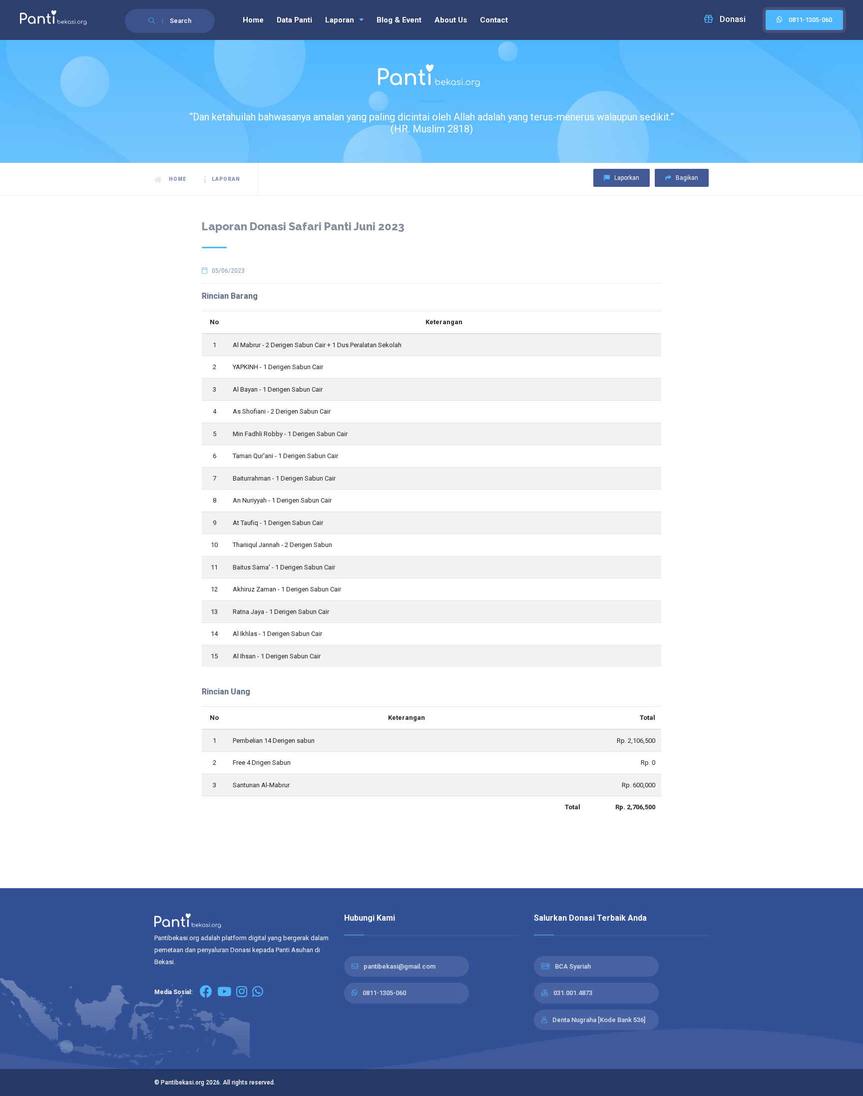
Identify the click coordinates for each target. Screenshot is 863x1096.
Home (253, 19)
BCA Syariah (573, 966)
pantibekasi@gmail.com (399, 966)
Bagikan (686, 177)
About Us (450, 19)
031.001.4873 (572, 993)
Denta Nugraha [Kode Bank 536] (598, 1020)
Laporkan (626, 177)
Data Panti (294, 19)
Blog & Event (399, 19)
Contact (494, 19)
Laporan (340, 19)
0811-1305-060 (384, 993)
